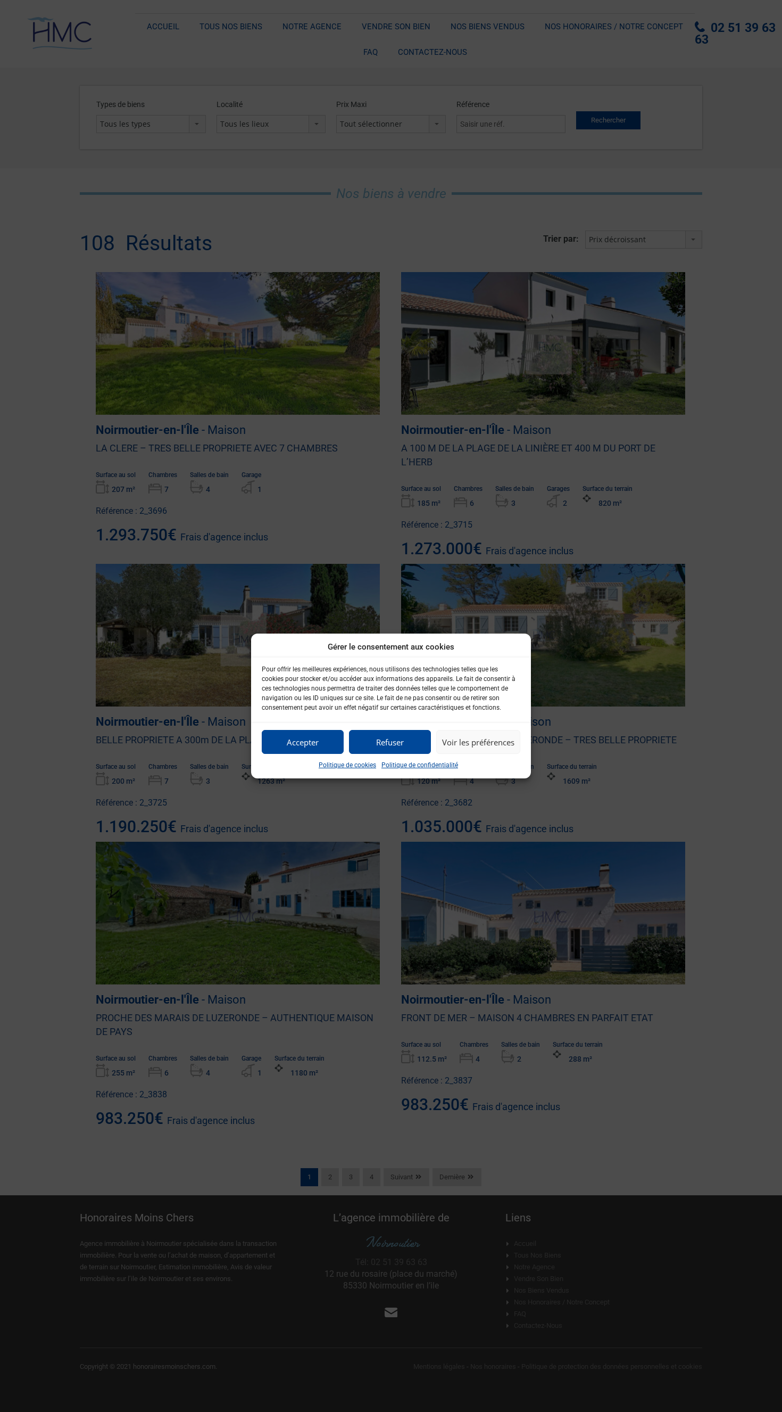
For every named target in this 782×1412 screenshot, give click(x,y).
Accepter (303, 742)
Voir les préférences (478, 742)
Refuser (390, 742)
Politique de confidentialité (419, 765)
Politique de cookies (347, 765)
